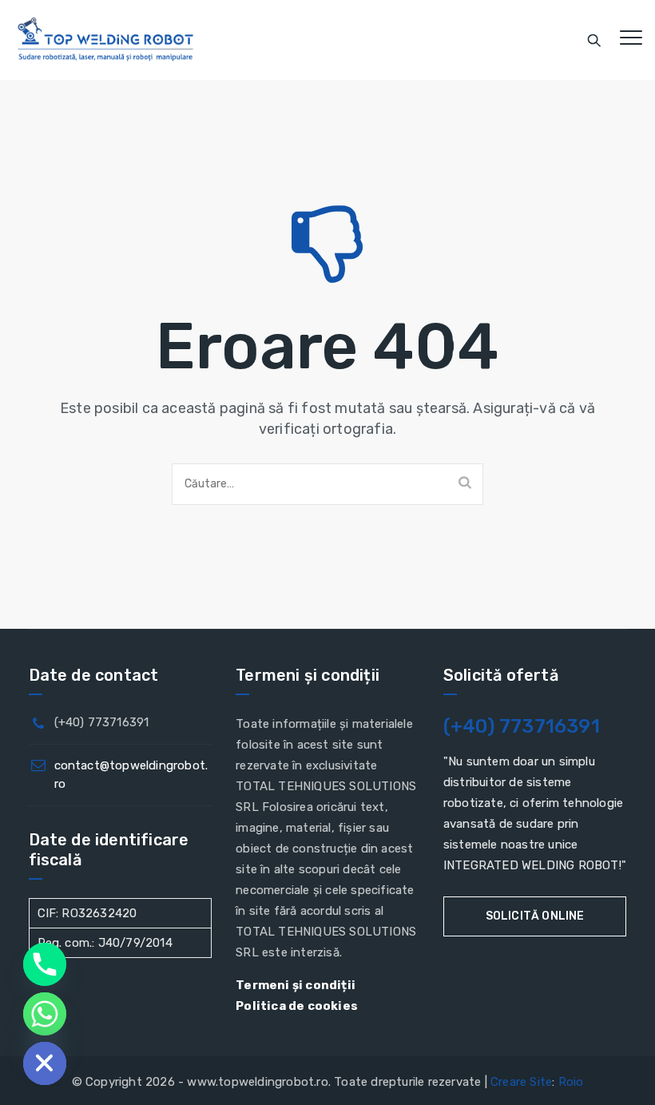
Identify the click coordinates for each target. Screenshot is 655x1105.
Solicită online (535, 916)
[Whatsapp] (44, 1013)
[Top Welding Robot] (106, 40)
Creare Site (521, 1082)
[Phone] (44, 964)
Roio (571, 1082)
